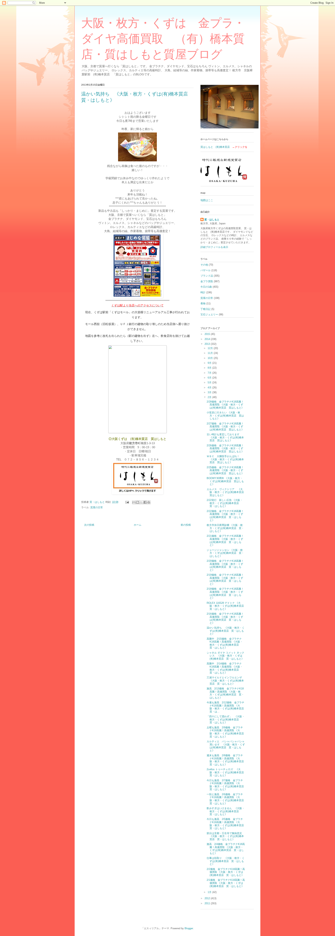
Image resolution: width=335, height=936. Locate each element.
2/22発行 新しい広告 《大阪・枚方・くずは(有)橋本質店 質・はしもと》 (225, 503)
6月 (210, 377)
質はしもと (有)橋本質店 (215, 146)
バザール (205, 270)
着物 (202, 303)
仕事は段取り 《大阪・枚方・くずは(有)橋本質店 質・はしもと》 (225, 861)
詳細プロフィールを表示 (214, 247)
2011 (208, 903)
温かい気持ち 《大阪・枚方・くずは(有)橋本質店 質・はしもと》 (225, 630)
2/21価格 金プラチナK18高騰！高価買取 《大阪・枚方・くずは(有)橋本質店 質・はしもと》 (225, 540)
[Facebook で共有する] (145, 502)
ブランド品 (206, 275)
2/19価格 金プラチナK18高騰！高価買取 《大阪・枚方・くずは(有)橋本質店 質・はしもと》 (225, 579)
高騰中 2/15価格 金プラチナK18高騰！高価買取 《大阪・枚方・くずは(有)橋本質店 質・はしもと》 (225, 643)
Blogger (189, 928)
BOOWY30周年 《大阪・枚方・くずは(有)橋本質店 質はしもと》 (225, 481)
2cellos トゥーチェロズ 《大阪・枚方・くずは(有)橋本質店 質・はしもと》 (226, 772)
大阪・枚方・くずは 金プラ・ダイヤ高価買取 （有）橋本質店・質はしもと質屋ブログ (163, 39)
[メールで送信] (134, 502)
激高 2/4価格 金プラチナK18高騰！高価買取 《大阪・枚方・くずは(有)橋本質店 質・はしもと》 (226, 849)
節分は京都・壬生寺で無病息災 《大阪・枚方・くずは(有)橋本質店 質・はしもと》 (225, 836)
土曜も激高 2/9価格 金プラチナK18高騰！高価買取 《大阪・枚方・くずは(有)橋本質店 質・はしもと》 (226, 732)
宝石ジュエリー (209, 314)
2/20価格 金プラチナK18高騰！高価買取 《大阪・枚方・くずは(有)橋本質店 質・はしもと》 (225, 565)
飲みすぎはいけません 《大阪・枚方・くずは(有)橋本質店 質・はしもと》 (225, 811)
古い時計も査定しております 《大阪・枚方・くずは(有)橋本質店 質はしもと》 (225, 437)
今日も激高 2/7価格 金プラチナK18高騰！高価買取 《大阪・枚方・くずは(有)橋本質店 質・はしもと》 (226, 785)
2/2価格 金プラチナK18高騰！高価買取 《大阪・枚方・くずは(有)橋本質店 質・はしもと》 (226, 872)
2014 (208, 339)
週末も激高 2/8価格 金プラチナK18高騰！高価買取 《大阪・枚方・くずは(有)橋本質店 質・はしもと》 (226, 760)
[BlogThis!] (138, 502)
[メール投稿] (127, 502)
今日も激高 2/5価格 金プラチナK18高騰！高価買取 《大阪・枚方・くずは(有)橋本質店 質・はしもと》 (226, 824)
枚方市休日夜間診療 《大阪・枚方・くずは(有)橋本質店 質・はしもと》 (225, 528)
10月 (211, 358)
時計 (202, 292)
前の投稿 (186, 524)
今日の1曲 (206, 286)
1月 (210, 892)
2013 (208, 343)
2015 (208, 334)
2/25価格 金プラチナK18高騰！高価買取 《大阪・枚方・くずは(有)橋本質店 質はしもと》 (225, 470)
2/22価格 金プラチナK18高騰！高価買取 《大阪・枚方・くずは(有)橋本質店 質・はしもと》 (225, 516)
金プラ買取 (206, 281)
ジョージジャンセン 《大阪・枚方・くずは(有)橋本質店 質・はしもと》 (225, 553)
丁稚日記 (205, 309)
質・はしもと (211, 219)
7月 (210, 372)
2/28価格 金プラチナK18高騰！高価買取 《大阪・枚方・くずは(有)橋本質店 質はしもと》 (225, 404)
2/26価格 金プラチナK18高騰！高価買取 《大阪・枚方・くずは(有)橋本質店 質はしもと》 (225, 448)
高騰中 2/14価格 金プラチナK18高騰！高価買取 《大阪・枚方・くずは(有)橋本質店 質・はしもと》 (225, 668)
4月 (210, 387)
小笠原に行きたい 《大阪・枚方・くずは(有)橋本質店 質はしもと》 (225, 415)
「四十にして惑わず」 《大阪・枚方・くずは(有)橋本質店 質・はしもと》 (225, 719)
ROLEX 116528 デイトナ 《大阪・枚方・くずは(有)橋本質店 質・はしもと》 (226, 605)
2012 (208, 898)
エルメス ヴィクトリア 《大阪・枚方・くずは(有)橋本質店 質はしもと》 (226, 492)
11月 (211, 353)
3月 (210, 392)
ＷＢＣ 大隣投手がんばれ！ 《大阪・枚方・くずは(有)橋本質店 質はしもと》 (225, 459)
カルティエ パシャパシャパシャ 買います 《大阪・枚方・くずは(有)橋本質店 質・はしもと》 (227, 746)
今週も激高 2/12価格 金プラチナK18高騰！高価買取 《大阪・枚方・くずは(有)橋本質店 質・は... (226, 707)
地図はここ (206, 200)
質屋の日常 (96, 507)
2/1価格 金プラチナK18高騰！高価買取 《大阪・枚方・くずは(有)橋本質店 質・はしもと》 (226, 882)
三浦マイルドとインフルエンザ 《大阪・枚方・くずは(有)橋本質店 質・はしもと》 (225, 680)
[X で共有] (141, 502)
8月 (210, 367)
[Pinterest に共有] (149, 502)
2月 (210, 397)
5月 (210, 382)
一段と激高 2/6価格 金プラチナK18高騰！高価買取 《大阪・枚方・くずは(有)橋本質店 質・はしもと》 (226, 799)
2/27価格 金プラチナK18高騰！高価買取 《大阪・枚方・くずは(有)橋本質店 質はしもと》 (225, 426)
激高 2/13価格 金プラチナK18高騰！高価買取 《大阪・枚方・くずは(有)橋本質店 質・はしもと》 (225, 693)
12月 (211, 348)
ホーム (137, 524)
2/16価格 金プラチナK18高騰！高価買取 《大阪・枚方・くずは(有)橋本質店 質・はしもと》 (225, 618)
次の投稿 (89, 524)
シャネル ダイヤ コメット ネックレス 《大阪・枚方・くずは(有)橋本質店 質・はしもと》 (225, 655)
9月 (210, 362)
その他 (204, 264)
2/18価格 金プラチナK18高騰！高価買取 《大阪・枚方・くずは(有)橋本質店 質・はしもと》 (225, 593)
